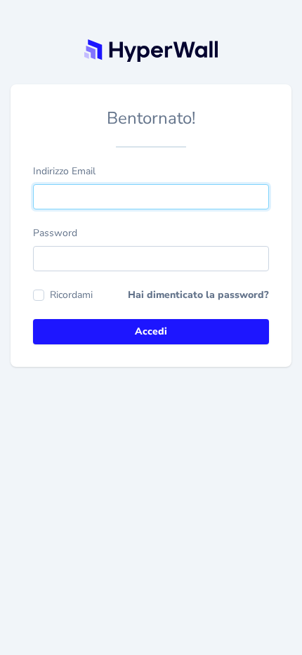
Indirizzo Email (64, 171)
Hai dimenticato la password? (198, 294)
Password (55, 233)
